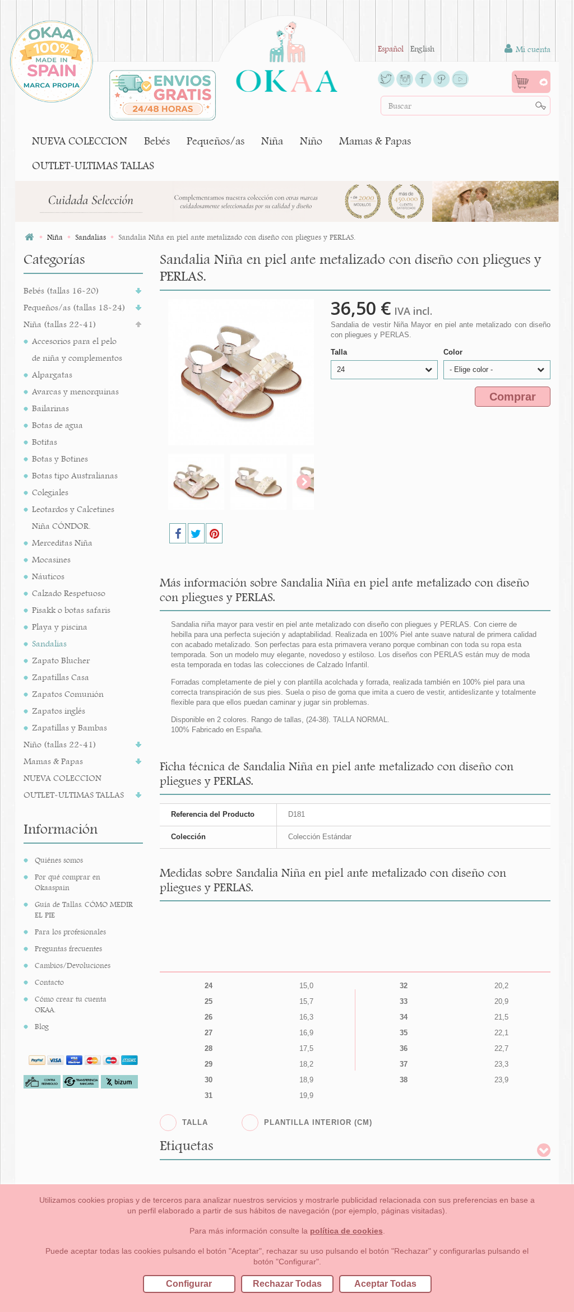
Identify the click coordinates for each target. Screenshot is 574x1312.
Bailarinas (50, 408)
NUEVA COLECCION (79, 140)
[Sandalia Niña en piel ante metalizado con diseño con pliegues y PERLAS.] (196, 482)
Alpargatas (52, 374)
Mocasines (51, 559)
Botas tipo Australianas (75, 475)
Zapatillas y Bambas (69, 727)
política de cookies (346, 1230)
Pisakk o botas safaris (71, 609)
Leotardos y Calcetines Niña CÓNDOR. (73, 517)
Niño (311, 140)
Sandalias (49, 643)
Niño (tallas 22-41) (60, 744)
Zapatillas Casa (60, 677)
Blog (42, 1026)
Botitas (44, 441)
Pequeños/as (215, 140)
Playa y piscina (59, 626)
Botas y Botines (60, 458)
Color (454, 352)
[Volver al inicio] (29, 237)
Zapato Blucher (61, 660)
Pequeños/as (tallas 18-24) (75, 307)
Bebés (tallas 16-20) (61, 290)
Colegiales (50, 492)
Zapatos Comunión (68, 693)
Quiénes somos (59, 859)
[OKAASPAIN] (287, 53)
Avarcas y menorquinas (75, 391)
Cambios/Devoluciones (72, 965)
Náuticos (48, 576)
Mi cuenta (531, 49)
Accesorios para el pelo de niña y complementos (77, 349)
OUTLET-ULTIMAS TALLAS (93, 165)
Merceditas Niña (62, 542)
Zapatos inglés (58, 710)
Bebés (157, 140)
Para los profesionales (70, 931)
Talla (340, 352)
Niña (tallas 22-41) (60, 324)
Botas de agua (57, 425)
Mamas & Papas (375, 140)
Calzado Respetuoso (68, 593)
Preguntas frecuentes (68, 948)
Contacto (49, 982)
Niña (272, 140)
